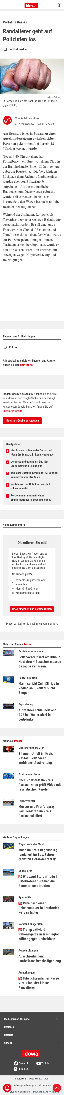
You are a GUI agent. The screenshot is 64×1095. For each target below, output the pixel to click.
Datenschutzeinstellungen (46, 1091)
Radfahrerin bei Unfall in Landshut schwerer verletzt (30, 486)
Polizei (13, 347)
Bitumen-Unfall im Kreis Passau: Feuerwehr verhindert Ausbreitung (35, 758)
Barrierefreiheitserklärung (17, 1091)
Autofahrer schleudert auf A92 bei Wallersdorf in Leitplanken (37, 714)
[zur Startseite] (32, 1052)
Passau (18, 741)
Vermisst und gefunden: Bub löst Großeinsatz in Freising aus (29, 464)
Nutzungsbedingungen (25, 1085)
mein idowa (26, 365)
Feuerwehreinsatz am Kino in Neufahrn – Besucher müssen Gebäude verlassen (39, 661)
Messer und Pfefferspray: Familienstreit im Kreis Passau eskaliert (36, 811)
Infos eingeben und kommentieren (32, 609)
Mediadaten (45, 1085)
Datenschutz (35, 1078)
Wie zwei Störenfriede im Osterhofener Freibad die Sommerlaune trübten (38, 881)
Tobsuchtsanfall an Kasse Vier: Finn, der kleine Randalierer (38, 983)
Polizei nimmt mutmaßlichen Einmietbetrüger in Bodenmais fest (31, 497)
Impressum (20, 1078)
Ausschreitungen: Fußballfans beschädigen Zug (39, 958)
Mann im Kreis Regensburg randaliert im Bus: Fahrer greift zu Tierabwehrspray (37, 854)
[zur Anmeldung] (59, 4)
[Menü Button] (5, 4)
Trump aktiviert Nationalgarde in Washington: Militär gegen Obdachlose (39, 934)
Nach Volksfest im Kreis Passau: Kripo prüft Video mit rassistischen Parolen (39, 784)
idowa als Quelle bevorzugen (22, 420)
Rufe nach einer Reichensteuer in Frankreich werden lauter (38, 907)
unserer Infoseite (12, 411)
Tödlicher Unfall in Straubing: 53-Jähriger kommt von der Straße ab (34, 475)
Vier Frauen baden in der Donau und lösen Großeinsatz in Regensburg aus (32, 452)
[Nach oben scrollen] (57, 1087)
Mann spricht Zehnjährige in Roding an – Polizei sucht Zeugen (38, 688)
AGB (46, 1078)
